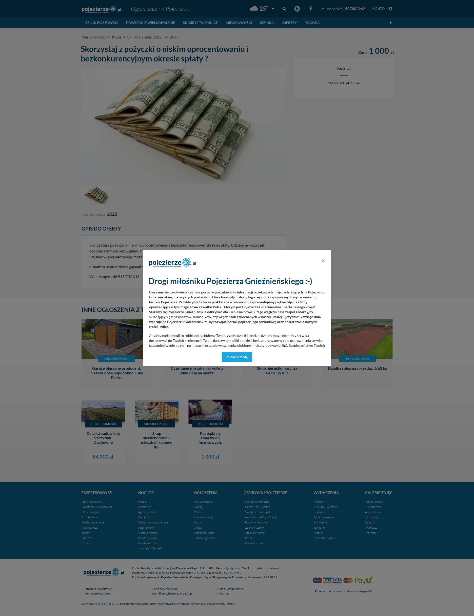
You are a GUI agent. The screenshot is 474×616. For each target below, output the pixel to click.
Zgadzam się (237, 357)
